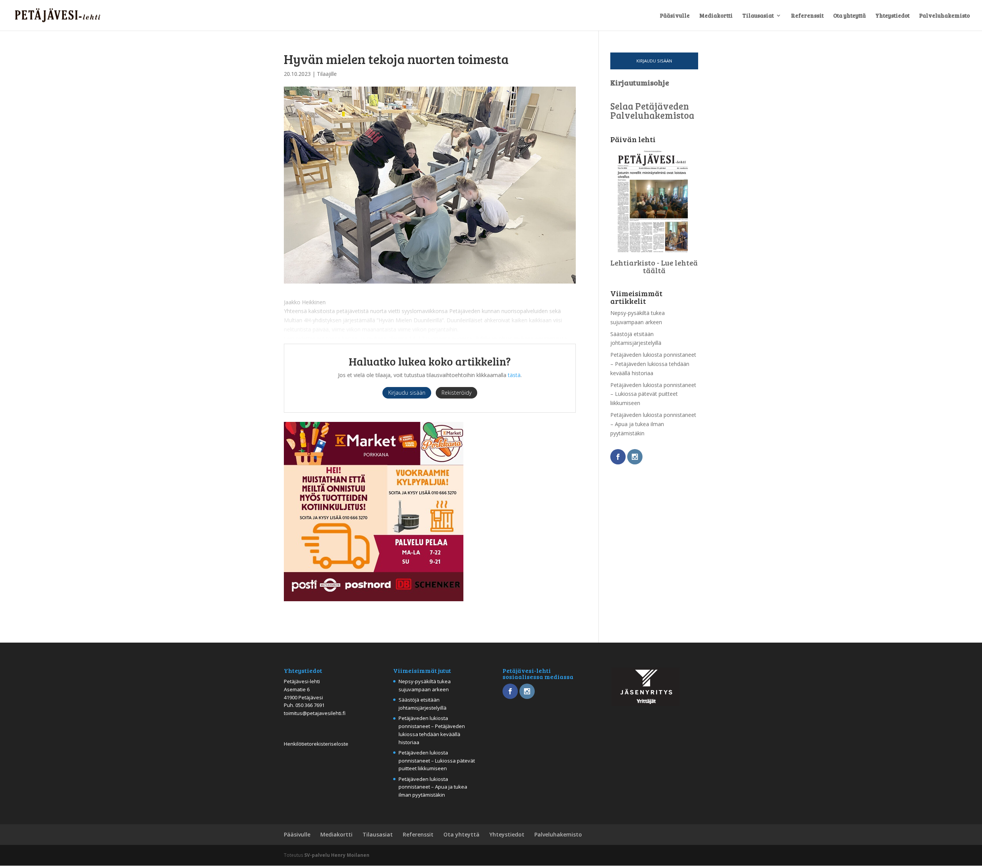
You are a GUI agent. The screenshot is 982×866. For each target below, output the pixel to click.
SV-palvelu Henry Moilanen (336, 855)
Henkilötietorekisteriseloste (316, 743)
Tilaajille (327, 73)
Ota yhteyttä (849, 16)
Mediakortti (716, 16)
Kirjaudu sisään (654, 61)
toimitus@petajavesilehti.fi (315, 713)
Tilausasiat (758, 16)
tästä (514, 375)
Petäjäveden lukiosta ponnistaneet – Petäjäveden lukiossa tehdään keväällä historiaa (653, 364)
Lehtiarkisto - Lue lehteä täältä (654, 266)
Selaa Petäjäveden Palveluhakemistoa (652, 110)
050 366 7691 (310, 705)
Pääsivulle (675, 16)
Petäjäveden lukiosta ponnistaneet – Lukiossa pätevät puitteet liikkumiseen (653, 394)
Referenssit (807, 16)
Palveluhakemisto (944, 16)
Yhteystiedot (892, 16)
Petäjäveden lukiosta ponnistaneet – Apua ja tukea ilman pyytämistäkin (653, 424)
